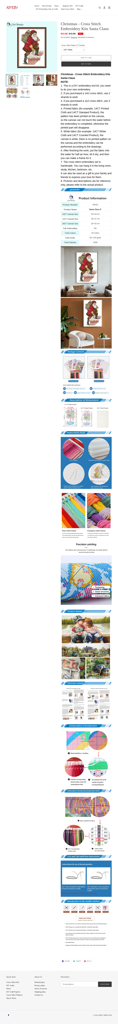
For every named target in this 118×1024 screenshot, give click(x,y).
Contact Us (38, 995)
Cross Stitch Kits (12, 982)
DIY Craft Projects (13, 992)
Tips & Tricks (11, 998)
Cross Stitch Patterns (14, 995)
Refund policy (39, 982)
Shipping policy (40, 992)
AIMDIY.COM (108, 1015)
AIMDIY (100, 1015)
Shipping (74, 37)
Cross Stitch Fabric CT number (73, 45)
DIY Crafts (10, 985)
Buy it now (86, 64)
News (8, 989)
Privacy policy (39, 985)
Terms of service (40, 989)
